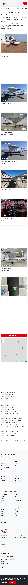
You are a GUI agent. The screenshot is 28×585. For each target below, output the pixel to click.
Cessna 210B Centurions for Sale (8, 396)
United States (4, 494)
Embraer (3, 482)
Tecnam (3, 480)
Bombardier (3, 465)
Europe (16, 502)
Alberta (2, 518)
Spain (16, 515)
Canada (2, 513)
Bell (2, 478)
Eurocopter (17, 461)
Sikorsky (17, 482)
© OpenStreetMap (23, 361)
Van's (16, 465)
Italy (16, 513)
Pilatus (16, 463)
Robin (16, 476)
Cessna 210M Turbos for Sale (7, 409)
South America (4, 522)
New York (3, 511)
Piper (2, 461)
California (3, 500)
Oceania (16, 496)
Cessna (3, 456)
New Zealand (18, 500)
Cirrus (2, 459)
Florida (2, 496)
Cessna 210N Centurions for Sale (8, 411)
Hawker (16, 456)
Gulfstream (3, 472)
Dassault (3, 474)
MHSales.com (4, 567)
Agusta (16, 469)
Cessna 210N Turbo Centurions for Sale (10, 413)
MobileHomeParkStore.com (7, 559)
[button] (5, 355)
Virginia (2, 507)
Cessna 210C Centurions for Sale (8, 398)
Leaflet (18, 361)
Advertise (3, 548)
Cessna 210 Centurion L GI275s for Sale (10, 390)
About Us (3, 546)
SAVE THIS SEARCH (13, 335)
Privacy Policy (4, 551)
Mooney (3, 476)
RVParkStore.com (5, 563)
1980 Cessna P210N (6, 218)
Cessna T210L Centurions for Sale (9, 433)
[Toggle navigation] (25, 3)
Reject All (4, 582)
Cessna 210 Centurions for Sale (8, 392)
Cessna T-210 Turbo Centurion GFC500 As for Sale (12, 426)
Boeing (16, 459)
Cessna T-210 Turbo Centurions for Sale (10, 431)
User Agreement (5, 553)
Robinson (3, 469)
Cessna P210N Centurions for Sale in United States (13, 445)
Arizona (2, 509)
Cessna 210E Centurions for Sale (8, 400)
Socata (2, 485)
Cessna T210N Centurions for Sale (9, 435)
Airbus (16, 467)
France (16, 511)
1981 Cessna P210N (6, 54)
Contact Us (3, 544)
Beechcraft (3, 463)
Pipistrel (16, 472)
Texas (2, 498)
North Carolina (4, 505)
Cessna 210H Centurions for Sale (8, 405)
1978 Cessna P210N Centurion (9, 103)
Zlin (15, 474)
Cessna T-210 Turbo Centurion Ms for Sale (10, 429)
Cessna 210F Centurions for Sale (8, 403)
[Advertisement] (14, 318)
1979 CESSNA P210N (6, 190)
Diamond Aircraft (5, 467)
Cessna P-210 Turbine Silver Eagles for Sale (11, 420)
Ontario (2, 515)
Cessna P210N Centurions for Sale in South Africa (12, 442)
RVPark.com (4, 561)
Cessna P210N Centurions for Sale (9, 422)
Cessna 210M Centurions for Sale (8, 407)
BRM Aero (17, 478)
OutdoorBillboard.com (6, 570)
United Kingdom (18, 505)
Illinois (2, 502)
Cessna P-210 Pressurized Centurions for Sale (11, 418)
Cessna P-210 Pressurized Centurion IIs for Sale (12, 416)
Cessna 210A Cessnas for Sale (8, 394)
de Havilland (17, 480)
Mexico (2, 520)
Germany (17, 507)
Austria (16, 518)
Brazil (16, 494)
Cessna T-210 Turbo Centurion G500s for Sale (11, 424)
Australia (17, 498)
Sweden (16, 520)
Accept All (12, 582)
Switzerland (17, 509)
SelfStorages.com (5, 565)
